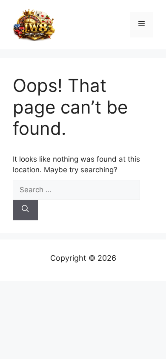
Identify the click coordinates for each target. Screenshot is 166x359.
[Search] (25, 210)
